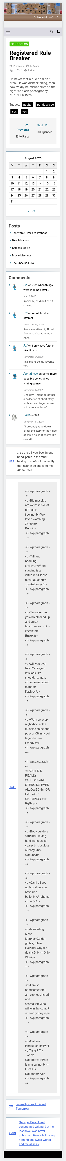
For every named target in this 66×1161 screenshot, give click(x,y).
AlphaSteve (30, 373)
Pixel (26, 415)
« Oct (31, 211)
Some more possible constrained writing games (40, 378)
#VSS (12, 1133)
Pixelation (18, 66)
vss (24, 111)
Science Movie (43, 17)
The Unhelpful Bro (23, 263)
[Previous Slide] (52, 17)
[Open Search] (51, 31)
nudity (27, 104)
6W (11, 1106)
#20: (37, 415)
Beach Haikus (20, 240)
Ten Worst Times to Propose (29, 233)
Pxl (25, 285)
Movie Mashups (22, 255)
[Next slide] (57, 17)
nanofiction (19, 44)
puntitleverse (45, 104)
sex (14, 111)
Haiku (12, 787)
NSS (11, 461)
